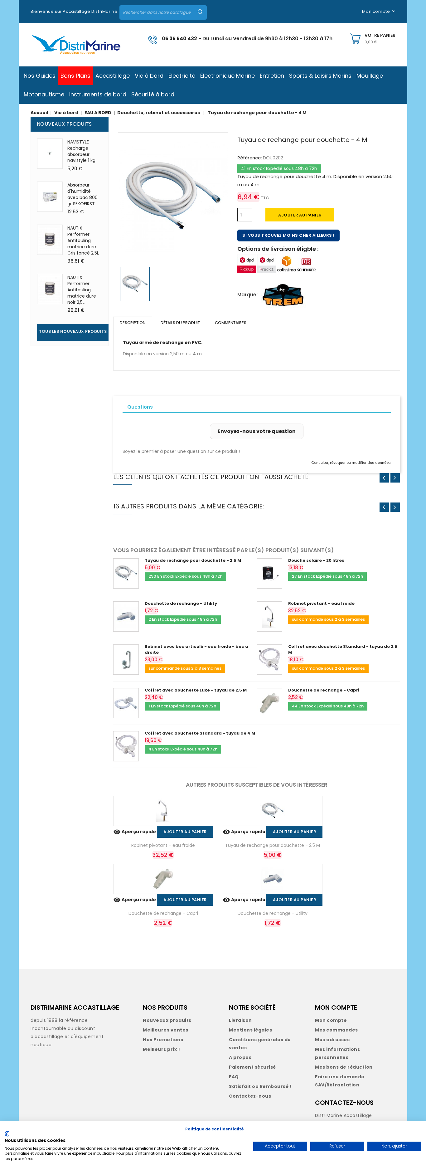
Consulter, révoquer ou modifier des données (351, 462)
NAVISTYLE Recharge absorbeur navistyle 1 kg (81, 151)
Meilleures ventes (165, 1030)
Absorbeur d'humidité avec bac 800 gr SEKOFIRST (82, 194)
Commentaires (230, 323)
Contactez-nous (250, 1096)
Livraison (240, 1020)
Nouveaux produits (167, 1020)
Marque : (248, 294)
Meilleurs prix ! (161, 1049)
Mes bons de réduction (344, 1067)
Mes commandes (336, 1030)
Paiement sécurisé (252, 1067)
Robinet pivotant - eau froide (321, 603)
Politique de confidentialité (214, 1129)
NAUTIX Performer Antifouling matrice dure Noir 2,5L (81, 289)
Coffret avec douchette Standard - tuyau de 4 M (200, 733)
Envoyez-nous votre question (257, 431)
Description (133, 323)
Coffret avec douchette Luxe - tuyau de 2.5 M (196, 690)
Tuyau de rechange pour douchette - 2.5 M (193, 560)
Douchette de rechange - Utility (181, 603)
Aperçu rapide (135, 831)
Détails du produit (180, 323)
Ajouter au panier (300, 215)
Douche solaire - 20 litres (316, 560)
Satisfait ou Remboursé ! (260, 1086)
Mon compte (331, 1020)
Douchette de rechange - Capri (323, 690)
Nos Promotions (163, 1039)
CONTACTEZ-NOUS (344, 1102)
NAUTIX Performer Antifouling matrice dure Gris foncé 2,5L (83, 240)
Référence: (249, 158)
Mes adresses (332, 1039)
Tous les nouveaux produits (73, 331)
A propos (240, 1057)
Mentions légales (250, 1030)
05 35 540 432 (179, 38)
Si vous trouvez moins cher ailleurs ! (288, 235)
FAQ (234, 1077)
